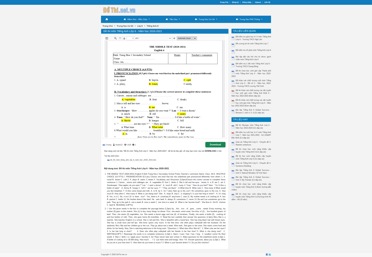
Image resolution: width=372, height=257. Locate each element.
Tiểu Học (173, 19)
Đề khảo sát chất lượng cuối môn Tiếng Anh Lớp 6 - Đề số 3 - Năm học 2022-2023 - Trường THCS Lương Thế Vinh (251, 83)
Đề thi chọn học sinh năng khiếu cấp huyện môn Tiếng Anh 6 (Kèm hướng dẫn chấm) (251, 187)
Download (215, 144)
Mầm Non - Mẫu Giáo (137, 19)
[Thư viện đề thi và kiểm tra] (119, 10)
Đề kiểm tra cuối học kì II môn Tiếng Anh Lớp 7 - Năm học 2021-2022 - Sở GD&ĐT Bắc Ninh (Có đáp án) (251, 135)
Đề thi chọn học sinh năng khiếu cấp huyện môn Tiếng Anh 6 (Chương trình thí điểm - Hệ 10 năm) (251, 197)
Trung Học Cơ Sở (207, 19)
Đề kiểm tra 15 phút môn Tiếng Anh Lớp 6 (253, 50)
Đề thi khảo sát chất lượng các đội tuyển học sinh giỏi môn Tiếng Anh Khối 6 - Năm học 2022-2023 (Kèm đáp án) (251, 93)
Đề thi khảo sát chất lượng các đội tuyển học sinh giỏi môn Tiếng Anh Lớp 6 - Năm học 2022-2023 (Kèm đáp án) (251, 103)
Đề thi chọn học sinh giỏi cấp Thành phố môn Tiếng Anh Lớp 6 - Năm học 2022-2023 (251, 73)
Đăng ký (235, 2)
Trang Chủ (224, 2)
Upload (258, 2)
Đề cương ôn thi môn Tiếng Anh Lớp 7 (252, 44)
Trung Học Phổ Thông (250, 19)
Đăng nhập (246, 2)
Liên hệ (267, 2)
